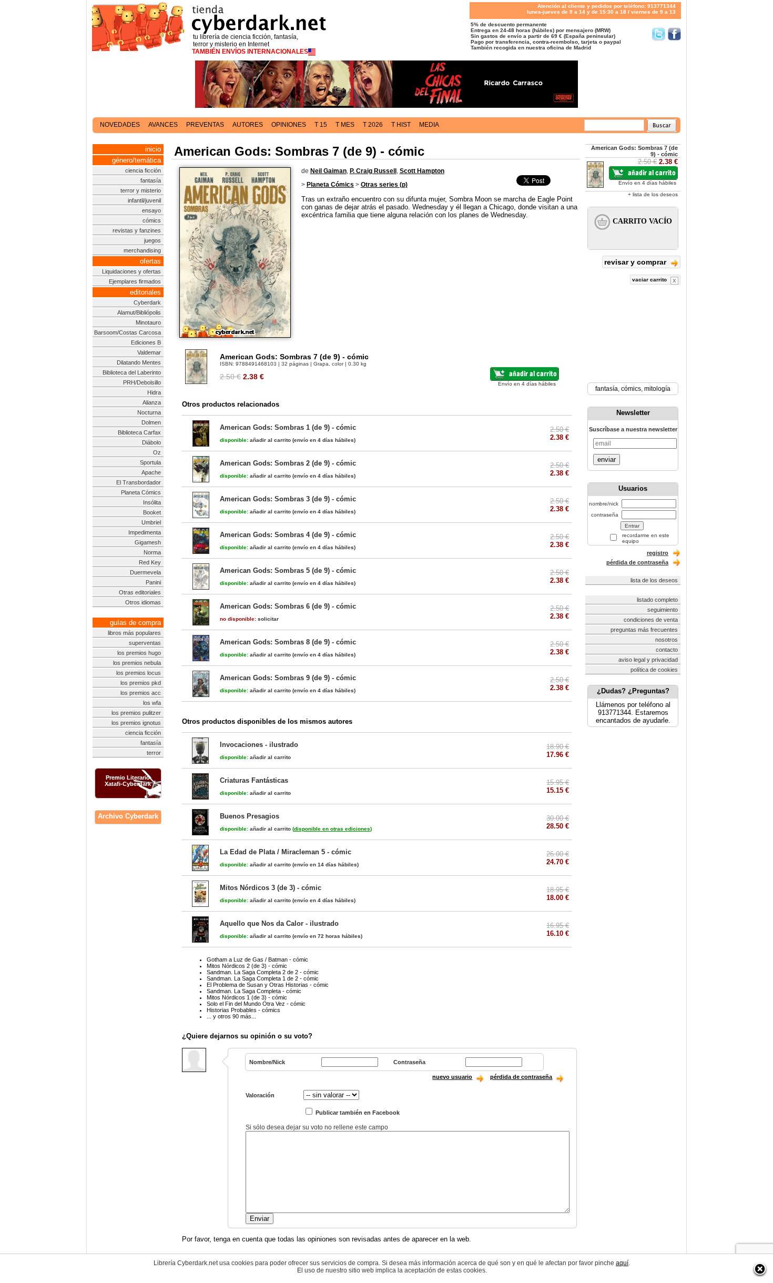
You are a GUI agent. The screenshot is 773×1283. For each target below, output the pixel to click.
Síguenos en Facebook (674, 34)
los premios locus (138, 673)
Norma (152, 552)
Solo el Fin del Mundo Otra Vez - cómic (256, 1004)
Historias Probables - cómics (243, 1010)
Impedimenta (144, 532)
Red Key (150, 562)
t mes (344, 124)
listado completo (657, 600)
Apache (151, 472)
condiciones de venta (651, 620)
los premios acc (140, 693)
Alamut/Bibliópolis (139, 312)
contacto (667, 649)
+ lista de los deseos (653, 194)
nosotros (666, 640)
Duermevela (145, 572)
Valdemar (149, 352)
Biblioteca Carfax (139, 432)
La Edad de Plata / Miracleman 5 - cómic (285, 852)
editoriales (145, 292)
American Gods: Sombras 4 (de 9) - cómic (288, 535)
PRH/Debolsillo (142, 382)
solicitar (249, 619)
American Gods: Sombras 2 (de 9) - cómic (288, 463)
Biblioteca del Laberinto (132, 372)
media (429, 124)
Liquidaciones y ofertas (131, 271)
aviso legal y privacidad (648, 659)
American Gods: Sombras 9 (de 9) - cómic (288, 678)
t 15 (320, 124)
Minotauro (148, 322)
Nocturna (149, 412)
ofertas (150, 261)
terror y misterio (140, 190)
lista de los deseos (654, 580)
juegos (152, 240)
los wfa (152, 703)
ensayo (151, 210)
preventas (205, 124)
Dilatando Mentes (139, 362)
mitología (657, 388)
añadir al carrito (255, 440)
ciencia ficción (143, 170)
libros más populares (134, 633)
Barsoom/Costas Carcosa (127, 332)
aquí (622, 1263)
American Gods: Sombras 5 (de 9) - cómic (288, 570)
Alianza (152, 402)
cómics (152, 220)
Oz (157, 452)
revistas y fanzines (137, 230)
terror (154, 753)
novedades (120, 124)
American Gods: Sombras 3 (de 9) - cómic (288, 499)
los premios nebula (137, 663)
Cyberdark (147, 302)
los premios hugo (139, 653)
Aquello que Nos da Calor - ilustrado (279, 923)
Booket (152, 512)
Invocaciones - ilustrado (259, 745)
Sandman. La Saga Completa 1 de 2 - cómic (263, 978)
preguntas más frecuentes (644, 630)
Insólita (152, 502)
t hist (401, 124)
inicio (153, 149)
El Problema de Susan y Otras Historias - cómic (268, 985)
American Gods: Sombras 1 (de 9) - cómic (288, 427)
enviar (606, 459)
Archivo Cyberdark (128, 816)
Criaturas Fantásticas (254, 780)
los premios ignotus (136, 723)
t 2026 (373, 124)
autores (247, 124)
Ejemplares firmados (135, 281)
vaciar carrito (650, 279)
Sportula (150, 462)
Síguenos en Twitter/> (658, 34)
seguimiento (662, 610)
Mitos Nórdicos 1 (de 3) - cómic (247, 997)
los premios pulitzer (136, 713)
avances (163, 124)
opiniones (288, 124)
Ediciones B (146, 342)
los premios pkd (140, 683)
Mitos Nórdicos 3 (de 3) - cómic (270, 888)
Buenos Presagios (249, 816)
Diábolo (151, 442)
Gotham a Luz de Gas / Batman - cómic (257, 959)
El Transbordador (138, 482)
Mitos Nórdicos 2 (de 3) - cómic (247, 966)
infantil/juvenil (144, 200)
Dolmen (151, 422)
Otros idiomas (143, 602)
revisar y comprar (636, 262)
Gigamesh (148, 542)
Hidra (154, 392)
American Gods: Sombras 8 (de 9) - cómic (288, 642)
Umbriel (151, 522)
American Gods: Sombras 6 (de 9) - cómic (288, 606)
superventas (145, 643)
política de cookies (654, 669)
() (332, 829)
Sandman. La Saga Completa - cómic (254, 991)
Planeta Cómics (141, 492)
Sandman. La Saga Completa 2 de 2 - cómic (263, 972)
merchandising (142, 250)
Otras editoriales (140, 592)
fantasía (150, 180)
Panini (153, 582)
